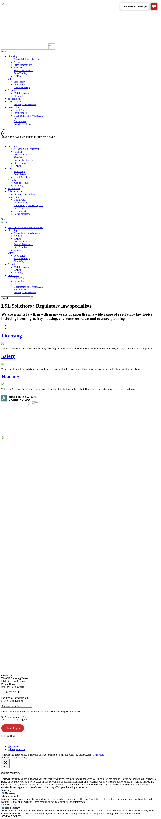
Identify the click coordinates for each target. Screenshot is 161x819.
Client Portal (20, 278)
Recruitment (20, 289)
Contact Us (13, 275)
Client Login (12, 728)
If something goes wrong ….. (28, 286)
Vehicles (18, 250)
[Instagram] (16, 749)
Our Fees (18, 284)
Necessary (10, 793)
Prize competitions (23, 241)
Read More (98, 754)
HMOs (17, 238)
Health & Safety (22, 258)
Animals (18, 236)
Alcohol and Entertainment (27, 233)
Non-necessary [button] (8, 804)
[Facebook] (14, 746)
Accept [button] (88, 754)
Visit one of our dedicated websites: (25, 227)
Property (12, 264)
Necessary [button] (6, 790)
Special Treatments (23, 244)
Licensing (12, 230)
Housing (10, 376)
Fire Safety (19, 261)
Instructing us (20, 281)
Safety (11, 252)
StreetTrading (20, 247)
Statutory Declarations (25, 292)
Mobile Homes (21, 267)
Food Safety (20, 255)
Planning (18, 272)
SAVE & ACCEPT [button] (11, 816)
